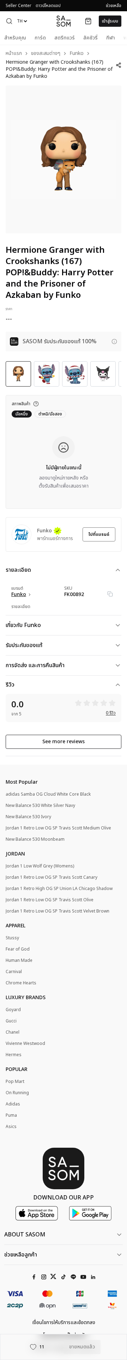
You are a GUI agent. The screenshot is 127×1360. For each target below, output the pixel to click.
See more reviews (63, 741)
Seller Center (18, 5)
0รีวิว (111, 712)
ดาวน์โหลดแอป (48, 5)
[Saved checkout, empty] (88, 21)
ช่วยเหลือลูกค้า (20, 1255)
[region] (63, 159)
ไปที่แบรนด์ (99, 534)
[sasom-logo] (63, 21)
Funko (76, 54)
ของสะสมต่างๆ (45, 54)
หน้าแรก (14, 54)
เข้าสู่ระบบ (110, 21)
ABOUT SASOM (24, 1234)
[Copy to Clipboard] (110, 594)
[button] (9, 21)
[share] (118, 65)
